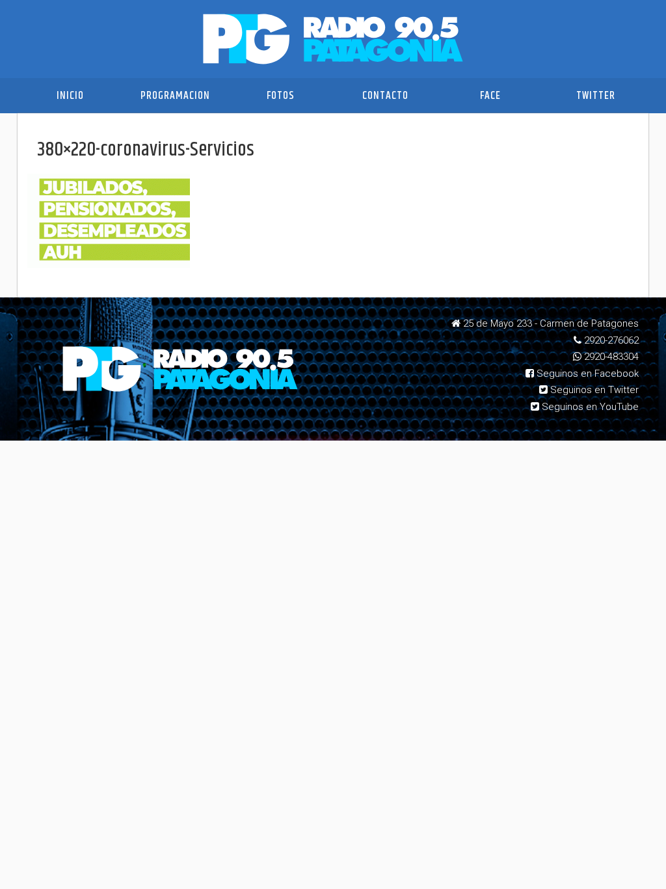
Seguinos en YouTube (589, 407)
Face (490, 95)
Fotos (281, 95)
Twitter (595, 95)
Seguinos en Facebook (586, 373)
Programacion (175, 95)
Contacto (385, 95)
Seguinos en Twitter (593, 390)
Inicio (70, 95)
